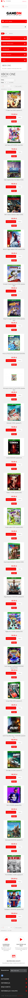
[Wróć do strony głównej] (2, 33)
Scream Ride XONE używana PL (14, 701)
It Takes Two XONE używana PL (14, 110)
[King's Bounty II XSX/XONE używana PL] (14, 586)
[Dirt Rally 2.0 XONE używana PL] (14, 760)
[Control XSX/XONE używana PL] (14, 447)
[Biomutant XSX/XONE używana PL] (14, 829)
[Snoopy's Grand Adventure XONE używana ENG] (14, 273)
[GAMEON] (14, 14)
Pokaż (2, 82)
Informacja (6, 38)
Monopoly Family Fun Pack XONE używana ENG (14, 389)
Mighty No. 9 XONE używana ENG (14, 631)
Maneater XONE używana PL (14, 423)
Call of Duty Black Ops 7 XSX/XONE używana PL (14, 736)
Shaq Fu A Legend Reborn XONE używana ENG (14, 319)
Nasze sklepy (7, 55)
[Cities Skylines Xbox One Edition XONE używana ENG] (14, 169)
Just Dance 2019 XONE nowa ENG (14, 145)
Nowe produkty (8, 44)
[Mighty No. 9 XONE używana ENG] (14, 621)
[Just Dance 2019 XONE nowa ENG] (14, 134)
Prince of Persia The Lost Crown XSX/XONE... (14, 353)
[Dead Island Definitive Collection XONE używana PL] (14, 551)
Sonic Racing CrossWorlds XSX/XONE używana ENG (14, 667)
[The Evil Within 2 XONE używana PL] (14, 864)
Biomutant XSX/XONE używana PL (14, 840)
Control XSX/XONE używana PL (14, 458)
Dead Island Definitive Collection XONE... (14, 562)
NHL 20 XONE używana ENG (14, 805)
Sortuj (2, 79)
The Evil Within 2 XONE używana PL (14, 874)
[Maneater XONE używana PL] (14, 412)
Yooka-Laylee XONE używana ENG (14, 527)
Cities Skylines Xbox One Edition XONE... (14, 180)
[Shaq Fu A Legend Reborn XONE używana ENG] (14, 308)
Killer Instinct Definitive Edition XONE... (14, 214)
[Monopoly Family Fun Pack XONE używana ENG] (14, 378)
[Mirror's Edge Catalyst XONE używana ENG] (14, 239)
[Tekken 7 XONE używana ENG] (14, 482)
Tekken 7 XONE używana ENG (14, 492)
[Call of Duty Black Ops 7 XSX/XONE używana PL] (14, 725)
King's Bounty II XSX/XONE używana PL (14, 597)
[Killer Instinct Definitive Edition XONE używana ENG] (14, 204)
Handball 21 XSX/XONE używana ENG (14, 909)
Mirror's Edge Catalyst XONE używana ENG (14, 249)
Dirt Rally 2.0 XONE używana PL (14, 770)
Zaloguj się (24, 1)
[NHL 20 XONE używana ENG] (14, 794)
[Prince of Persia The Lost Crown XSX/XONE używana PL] (14, 343)
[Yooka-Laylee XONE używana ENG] (14, 516)
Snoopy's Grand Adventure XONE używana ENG (14, 285)
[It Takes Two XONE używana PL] (14, 100)
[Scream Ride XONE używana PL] (14, 690)
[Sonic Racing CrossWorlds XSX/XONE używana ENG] (14, 655)
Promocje (6, 49)
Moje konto (5, 987)
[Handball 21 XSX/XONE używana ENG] (14, 899)
